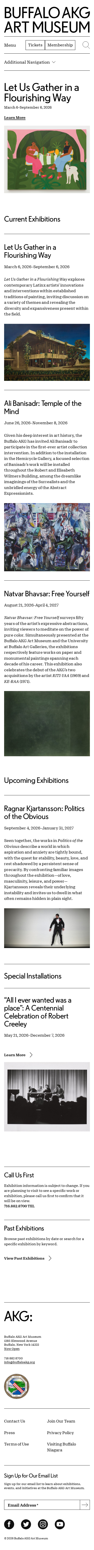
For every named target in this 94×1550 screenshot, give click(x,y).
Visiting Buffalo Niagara (61, 1447)
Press (9, 1432)
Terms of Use (16, 1444)
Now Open (12, 1348)
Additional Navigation (27, 62)
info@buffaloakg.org (19, 1362)
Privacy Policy (60, 1432)
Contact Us (14, 1421)
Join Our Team (61, 1421)
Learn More (15, 117)
